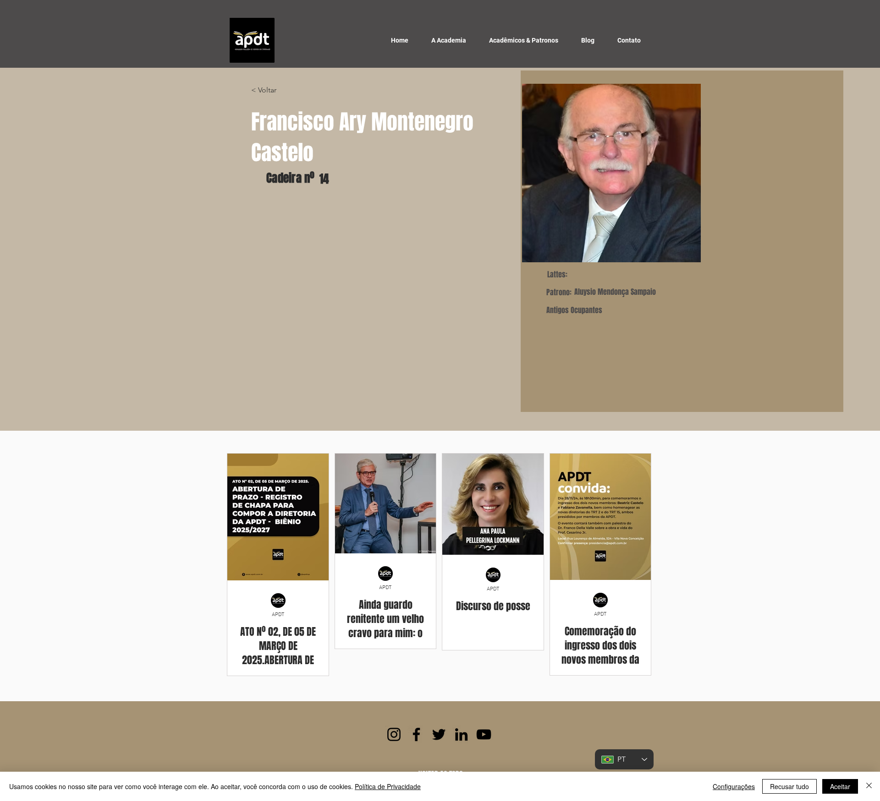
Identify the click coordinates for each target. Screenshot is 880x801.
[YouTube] (484, 734)
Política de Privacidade (388, 786)
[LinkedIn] (461, 734)
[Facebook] (416, 734)
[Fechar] (869, 786)
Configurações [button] (734, 786)
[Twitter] (439, 734)
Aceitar (840, 786)
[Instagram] (394, 734)
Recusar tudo (789, 786)
